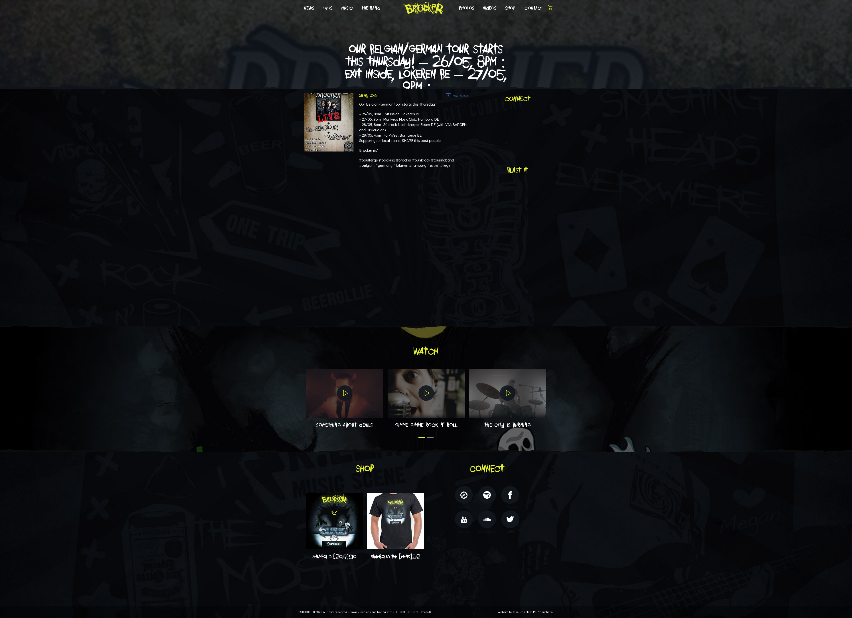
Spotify (487, 507)
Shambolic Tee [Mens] (395, 556)
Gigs (328, 8)
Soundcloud (487, 531)
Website (464, 507)
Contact (534, 8)
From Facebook (460, 95)
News (309, 8)
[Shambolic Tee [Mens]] (395, 520)
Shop (510, 8)
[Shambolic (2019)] (334, 520)
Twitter (510, 531)
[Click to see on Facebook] (328, 122)
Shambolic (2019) (335, 556)
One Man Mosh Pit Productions (532, 612)
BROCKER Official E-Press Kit (413, 612)
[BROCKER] (424, 8)
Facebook (510, 507)
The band (371, 8)
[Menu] (550, 8)
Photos (466, 8)
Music (347, 8)
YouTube (464, 531)
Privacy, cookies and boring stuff (370, 612)
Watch (426, 351)
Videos (490, 8)
